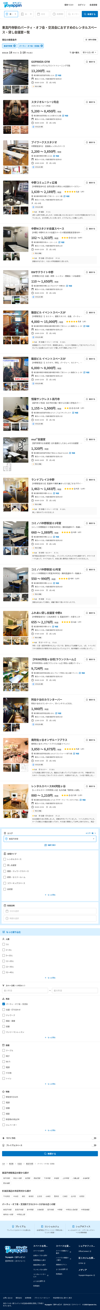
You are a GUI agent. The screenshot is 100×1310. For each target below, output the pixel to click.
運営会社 (19, 1298)
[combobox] (28, 14)
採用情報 (28, 1298)
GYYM (81, 1263)
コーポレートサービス (39, 1275)
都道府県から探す (39, 1265)
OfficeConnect (84, 1251)
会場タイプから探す (40, 1255)
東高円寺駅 (29, 1164)
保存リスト (69, 4)
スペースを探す (38, 1251)
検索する (92, 14)
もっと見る (51, 895)
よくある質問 (38, 1281)
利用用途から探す (39, 1260)
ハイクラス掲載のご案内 (62, 1259)
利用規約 (36, 1286)
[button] (49, 859)
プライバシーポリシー (42, 1298)
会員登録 (93, 4)
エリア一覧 (89, 833)
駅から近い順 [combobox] (88, 52)
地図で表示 (52, 845)
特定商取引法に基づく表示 (62, 1298)
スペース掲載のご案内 (62, 1252)
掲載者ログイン (61, 1264)
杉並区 (20, 1164)
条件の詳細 (92, 39)
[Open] (15, 14)
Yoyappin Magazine (86, 1275)
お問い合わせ (7, 1298)
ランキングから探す (40, 1269)
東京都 (11, 1164)
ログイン (82, 4)
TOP (3, 1164)
